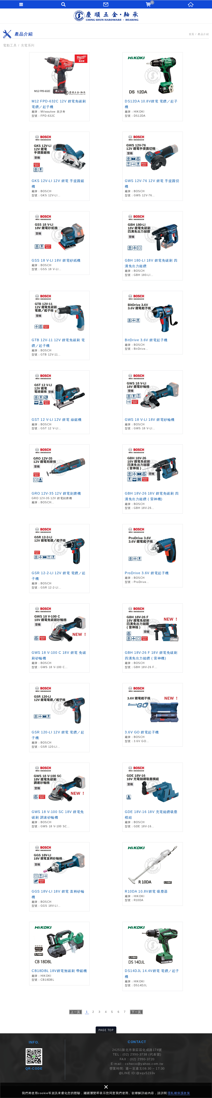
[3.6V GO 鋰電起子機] (153, 714)
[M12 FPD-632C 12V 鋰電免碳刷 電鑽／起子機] (59, 86)
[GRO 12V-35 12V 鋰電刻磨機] (59, 476)
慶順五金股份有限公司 (106, 15)
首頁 (191, 34)
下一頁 (136, 1012)
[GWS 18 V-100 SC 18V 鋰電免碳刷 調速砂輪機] (59, 797)
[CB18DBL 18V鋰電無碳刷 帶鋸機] (59, 953)
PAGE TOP (106, 1030)
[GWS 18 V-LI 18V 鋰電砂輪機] (153, 402)
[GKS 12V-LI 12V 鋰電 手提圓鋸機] (59, 166)
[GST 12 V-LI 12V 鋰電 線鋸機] (59, 402)
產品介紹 (203, 34)
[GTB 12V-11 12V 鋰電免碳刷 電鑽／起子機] (59, 325)
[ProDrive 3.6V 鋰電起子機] (153, 555)
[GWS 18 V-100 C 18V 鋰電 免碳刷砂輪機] (59, 638)
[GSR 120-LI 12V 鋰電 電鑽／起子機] (59, 717)
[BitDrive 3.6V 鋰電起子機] (153, 322)
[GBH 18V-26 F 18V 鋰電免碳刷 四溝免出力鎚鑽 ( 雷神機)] (153, 638)
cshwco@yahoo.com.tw (144, 1063)
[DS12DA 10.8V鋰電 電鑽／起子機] (153, 86)
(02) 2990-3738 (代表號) (142, 1054)
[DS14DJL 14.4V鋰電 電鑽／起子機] (153, 956)
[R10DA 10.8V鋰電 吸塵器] (153, 874)
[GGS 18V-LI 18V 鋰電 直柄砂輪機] (59, 876)
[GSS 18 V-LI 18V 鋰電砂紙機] (59, 243)
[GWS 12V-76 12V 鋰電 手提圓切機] (153, 166)
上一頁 (75, 1012)
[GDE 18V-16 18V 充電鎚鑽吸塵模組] (153, 797)
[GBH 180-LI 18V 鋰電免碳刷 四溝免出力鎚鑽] (153, 245)
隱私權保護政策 (179, 1093)
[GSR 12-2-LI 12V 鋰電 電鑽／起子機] (59, 558)
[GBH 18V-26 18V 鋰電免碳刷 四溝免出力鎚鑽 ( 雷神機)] (153, 479)
